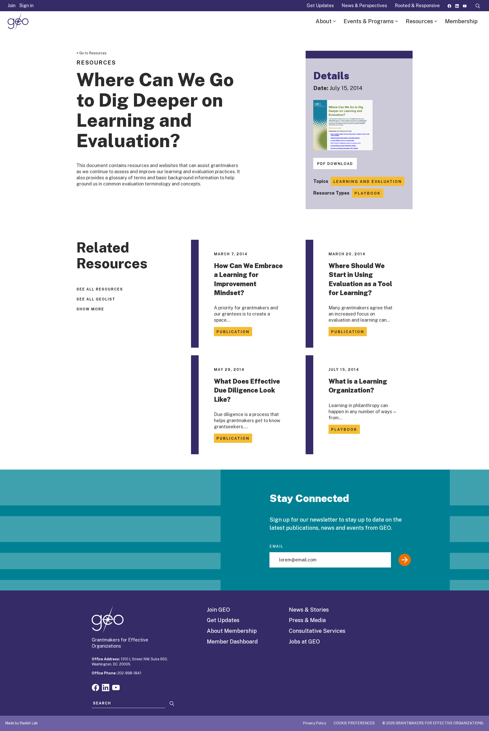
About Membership (232, 630)
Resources (419, 21)
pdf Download (335, 164)
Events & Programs (369, 21)
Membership (461, 21)
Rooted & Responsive (417, 5)
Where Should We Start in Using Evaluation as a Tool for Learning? (360, 279)
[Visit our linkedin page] (457, 5)
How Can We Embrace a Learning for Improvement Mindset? (248, 279)
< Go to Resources (91, 53)
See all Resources (99, 289)
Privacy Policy (314, 723)
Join (12, 5)
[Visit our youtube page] (465, 5)
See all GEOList (95, 299)
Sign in (26, 5)
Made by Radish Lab (21, 723)
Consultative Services (317, 630)
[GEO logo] (18, 21)
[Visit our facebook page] (449, 5)
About (324, 21)
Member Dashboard (232, 641)
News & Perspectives (364, 5)
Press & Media (307, 620)
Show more (90, 309)
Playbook (368, 193)
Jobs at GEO (304, 641)
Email (276, 546)
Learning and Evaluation (367, 182)
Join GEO (218, 609)
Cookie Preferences (354, 723)
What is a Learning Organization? (358, 385)
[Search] (172, 703)
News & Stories (309, 609)
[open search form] (477, 5)
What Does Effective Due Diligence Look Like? (247, 390)
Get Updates (320, 5)
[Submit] (405, 560)
